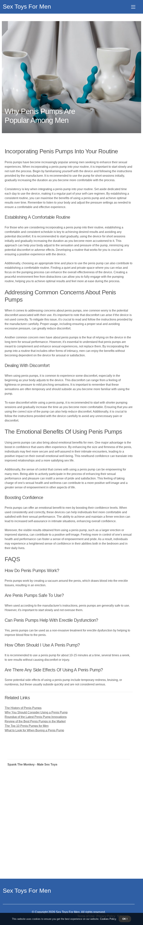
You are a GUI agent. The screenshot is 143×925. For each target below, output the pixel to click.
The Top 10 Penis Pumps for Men (27, 725)
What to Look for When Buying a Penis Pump (34, 730)
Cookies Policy (107, 919)
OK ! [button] (124, 919)
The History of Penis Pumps (23, 707)
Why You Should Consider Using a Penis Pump (36, 712)
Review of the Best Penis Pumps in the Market (35, 721)
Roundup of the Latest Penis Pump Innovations (36, 716)
